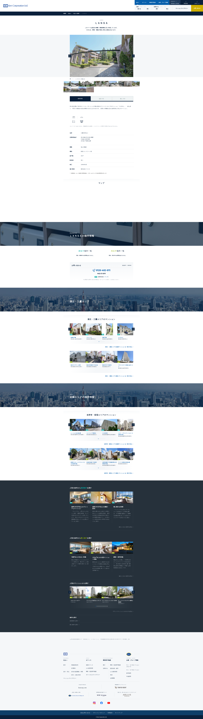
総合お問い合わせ (85, 712)
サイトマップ (118, 712)
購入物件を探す (74, 624)
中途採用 (128, 676)
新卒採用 (128, 673)
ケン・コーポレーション (132, 670)
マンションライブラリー (182, 8)
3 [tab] (101, 341)
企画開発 (112, 678)
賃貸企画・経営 (114, 668)
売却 (111, 675)
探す (138, 6)
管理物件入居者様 (175, 3)
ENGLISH (173, 1)
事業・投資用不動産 (91, 671)
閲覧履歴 (186, 3)
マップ (106, 276)
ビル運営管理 (89, 668)
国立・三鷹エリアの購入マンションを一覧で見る (118, 376)
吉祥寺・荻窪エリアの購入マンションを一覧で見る (118, 473)
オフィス (144, 2)
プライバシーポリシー (99, 712)
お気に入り (197, 3)
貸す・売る (66, 671)
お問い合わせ (197, 8)
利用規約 (110, 712)
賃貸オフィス (89, 665)
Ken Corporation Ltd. (15, 6)
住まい (137, 2)
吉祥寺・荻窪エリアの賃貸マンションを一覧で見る (118, 444)
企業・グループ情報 (163, 2)
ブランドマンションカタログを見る (122, 611)
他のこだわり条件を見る (125, 527)
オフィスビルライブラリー (93, 674)
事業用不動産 (152, 2)
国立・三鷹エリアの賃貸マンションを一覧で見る (118, 346)
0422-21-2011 (101, 273)
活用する (156, 6)
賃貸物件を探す (74, 620)
